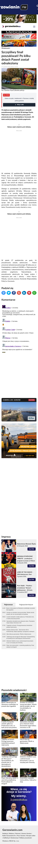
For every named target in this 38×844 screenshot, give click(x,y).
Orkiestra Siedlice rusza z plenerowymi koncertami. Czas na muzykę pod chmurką (19, 641)
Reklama (11, 833)
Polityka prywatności (25, 838)
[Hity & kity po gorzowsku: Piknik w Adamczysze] (28, 734)
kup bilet (31, 549)
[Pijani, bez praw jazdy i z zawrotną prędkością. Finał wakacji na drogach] (9, 773)
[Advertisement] (19, 152)
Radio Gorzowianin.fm (9, 835)
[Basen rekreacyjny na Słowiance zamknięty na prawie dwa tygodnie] (9, 697)
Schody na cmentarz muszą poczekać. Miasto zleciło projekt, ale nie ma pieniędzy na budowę (20, 613)
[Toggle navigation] (34, 26)
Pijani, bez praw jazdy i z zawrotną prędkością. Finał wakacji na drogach (20, 646)
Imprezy (6, 537)
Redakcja (5, 833)
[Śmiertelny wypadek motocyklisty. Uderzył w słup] (28, 773)
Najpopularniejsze (26, 605)
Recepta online (30, 835)
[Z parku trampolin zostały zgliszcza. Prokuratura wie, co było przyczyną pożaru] (9, 716)
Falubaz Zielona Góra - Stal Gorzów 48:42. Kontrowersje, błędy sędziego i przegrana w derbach (20, 630)
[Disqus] (19, 328)
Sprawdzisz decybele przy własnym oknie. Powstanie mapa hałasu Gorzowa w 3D (20, 622)
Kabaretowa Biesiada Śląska (26, 544)
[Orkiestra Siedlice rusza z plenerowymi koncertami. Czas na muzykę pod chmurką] (28, 751)
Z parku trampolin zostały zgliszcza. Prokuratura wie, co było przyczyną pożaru (20, 617)
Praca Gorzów (21, 835)
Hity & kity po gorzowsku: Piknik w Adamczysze (18, 634)
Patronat (17, 833)
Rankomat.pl (14, 838)
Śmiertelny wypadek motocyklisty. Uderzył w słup (28, 780)
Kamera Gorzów (26, 833)
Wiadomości (5, 48)
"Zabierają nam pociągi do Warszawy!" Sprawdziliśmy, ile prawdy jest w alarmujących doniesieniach (20, 637)
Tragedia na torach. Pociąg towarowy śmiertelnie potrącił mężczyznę (19, 626)
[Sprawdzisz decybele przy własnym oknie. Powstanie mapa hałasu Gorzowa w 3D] (28, 716)
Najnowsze (8, 604)
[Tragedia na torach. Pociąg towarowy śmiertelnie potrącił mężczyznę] (9, 734)
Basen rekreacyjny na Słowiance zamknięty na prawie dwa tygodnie (20, 609)
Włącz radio (20, 104)
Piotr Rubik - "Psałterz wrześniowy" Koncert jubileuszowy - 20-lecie (24, 588)
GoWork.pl (6, 838)
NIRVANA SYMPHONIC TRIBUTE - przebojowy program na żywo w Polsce (26, 559)
